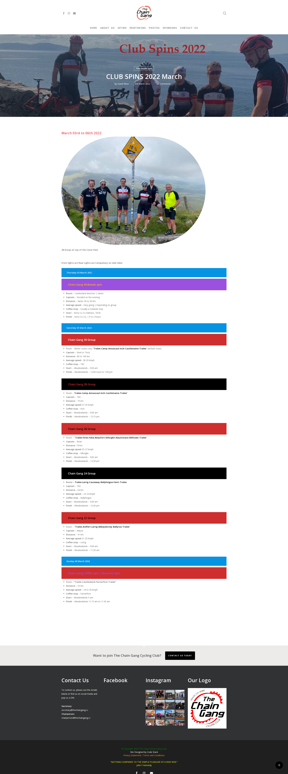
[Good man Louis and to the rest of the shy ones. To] (179, 694)
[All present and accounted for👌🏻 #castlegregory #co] (160, 704)
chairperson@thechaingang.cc (76, 717)
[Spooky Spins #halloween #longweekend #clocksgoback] (179, 704)
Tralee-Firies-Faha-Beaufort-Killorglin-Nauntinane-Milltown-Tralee (110, 437)
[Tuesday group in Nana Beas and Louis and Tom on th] (160, 724)
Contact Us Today (180, 655)
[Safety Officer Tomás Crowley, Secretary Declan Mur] (150, 704)
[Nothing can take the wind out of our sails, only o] (170, 694)
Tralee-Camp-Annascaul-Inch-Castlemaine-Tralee (120, 348)
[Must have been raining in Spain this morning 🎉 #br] (170, 704)
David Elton (123, 83)
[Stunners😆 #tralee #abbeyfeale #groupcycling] (160, 694)
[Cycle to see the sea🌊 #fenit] (150, 694)
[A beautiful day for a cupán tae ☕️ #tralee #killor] (179, 714)
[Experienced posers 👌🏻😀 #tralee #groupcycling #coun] (150, 714)
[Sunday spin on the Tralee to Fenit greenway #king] (160, 714)
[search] (224, 13)
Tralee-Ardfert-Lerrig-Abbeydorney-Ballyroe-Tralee (102, 526)
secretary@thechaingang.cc (75, 710)
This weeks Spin (144, 68)
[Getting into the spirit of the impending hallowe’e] (150, 724)
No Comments (163, 83)
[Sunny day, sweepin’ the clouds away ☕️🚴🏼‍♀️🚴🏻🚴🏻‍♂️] (170, 714)
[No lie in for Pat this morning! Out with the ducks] (170, 724)
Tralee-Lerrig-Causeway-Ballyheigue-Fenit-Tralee (101, 482)
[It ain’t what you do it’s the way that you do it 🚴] (179, 724)
